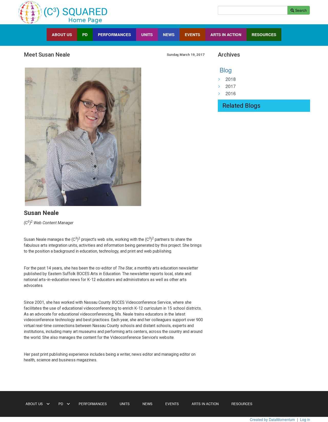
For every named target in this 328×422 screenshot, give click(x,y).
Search (300, 10)
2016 (230, 93)
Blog (225, 69)
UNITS (147, 34)
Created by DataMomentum (273, 419)
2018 (230, 78)
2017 (230, 86)
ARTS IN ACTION (225, 34)
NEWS (169, 34)
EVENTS (192, 34)
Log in (305, 419)
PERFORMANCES (114, 34)
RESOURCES (264, 34)
